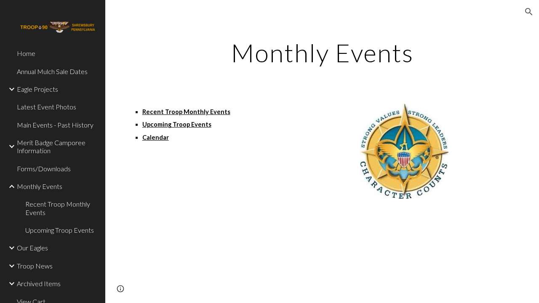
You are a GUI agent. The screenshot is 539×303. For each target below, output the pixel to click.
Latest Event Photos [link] (46, 107)
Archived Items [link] (39, 283)
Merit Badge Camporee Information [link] (51, 146)
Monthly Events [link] (39, 186)
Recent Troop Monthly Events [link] (57, 208)
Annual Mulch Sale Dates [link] (52, 71)
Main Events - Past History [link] (55, 125)
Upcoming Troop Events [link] (59, 230)
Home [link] (26, 53)
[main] (322, 52)
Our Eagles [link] (32, 248)
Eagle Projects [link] (37, 89)
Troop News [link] (35, 266)
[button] (529, 12)
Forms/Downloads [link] (44, 169)
